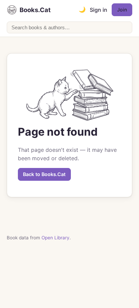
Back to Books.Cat (44, 174)
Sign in (98, 9)
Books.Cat (35, 9)
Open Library (55, 237)
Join (122, 9)
